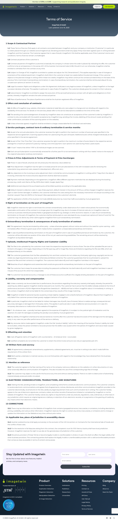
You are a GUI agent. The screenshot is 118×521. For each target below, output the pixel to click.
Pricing (50, 6)
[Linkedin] (107, 518)
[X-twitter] (114, 518)
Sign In (97, 6)
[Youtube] (110, 518)
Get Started (109, 6)
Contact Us (56, 6)
